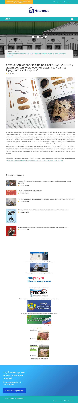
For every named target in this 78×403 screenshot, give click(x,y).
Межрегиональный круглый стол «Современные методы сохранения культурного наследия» (43, 227)
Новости (16, 51)
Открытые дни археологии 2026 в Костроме (30, 190)
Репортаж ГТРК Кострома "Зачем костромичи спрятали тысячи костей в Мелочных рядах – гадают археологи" (44, 182)
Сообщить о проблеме (14, 391)
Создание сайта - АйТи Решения (63, 401)
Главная (9, 51)
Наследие (11, 398)
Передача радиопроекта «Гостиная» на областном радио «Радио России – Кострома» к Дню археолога (46, 199)
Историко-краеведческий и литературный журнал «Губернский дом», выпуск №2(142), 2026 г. (43, 209)
